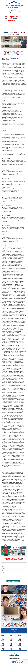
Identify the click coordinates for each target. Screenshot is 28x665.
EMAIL (2, 570)
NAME (2, 561)
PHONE (2, 566)
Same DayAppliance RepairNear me (20, 588)
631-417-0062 (11, 18)
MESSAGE (3, 574)
